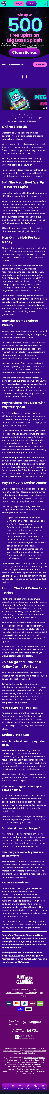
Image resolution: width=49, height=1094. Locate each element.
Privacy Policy (31, 992)
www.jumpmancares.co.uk (35, 1051)
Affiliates (24, 996)
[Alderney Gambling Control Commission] (24, 1037)
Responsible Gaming (21, 989)
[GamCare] (14, 1022)
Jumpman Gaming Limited (34, 1058)
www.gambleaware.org (12, 1051)
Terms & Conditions (14, 992)
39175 (43, 1062)
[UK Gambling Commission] (17, 1030)
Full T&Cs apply (32, 47)
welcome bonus (10, 164)
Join (31, 3)
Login (19, 3)
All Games (40, 64)
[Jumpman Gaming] (24, 983)
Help (35, 989)
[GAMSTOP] (35, 1022)
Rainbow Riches (28, 690)
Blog (41, 992)
